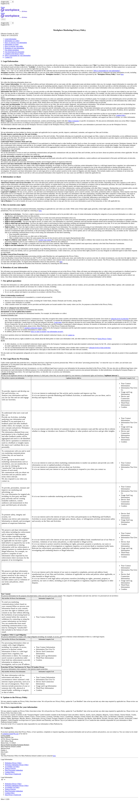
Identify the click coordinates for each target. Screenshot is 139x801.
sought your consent (45, 240)
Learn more (58, 322)
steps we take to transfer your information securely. (47, 331)
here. (40, 210)
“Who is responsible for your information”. (106, 71)
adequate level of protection (120, 319)
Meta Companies (73, 121)
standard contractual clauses (33, 328)
